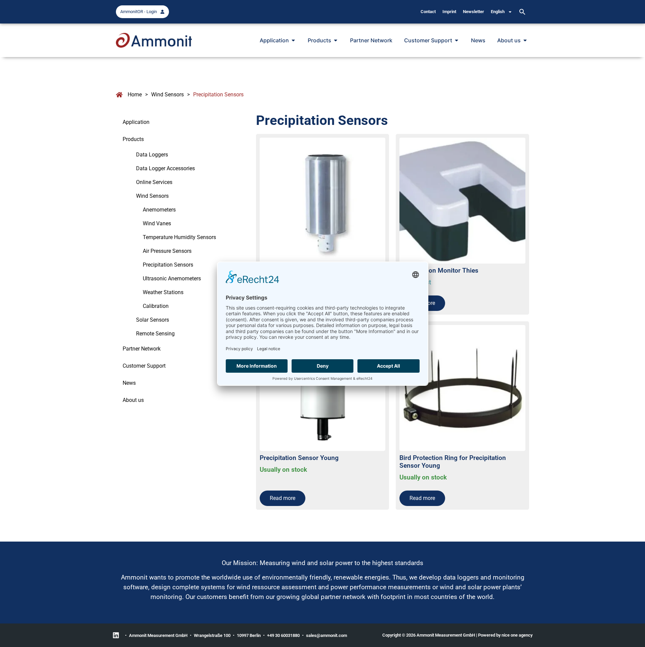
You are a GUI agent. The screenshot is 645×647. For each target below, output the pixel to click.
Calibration (156, 306)
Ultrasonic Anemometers (172, 278)
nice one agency (517, 635)
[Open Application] (293, 40)
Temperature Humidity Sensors (179, 237)
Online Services (154, 182)
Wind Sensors (167, 94)
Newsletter (473, 11)
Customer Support (144, 366)
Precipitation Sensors (168, 265)
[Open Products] (335, 40)
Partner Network (142, 348)
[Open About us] (525, 40)
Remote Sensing (155, 333)
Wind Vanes (157, 223)
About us (133, 400)
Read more (282, 498)
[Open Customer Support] (456, 40)
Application (136, 122)
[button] (522, 11)
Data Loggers (152, 154)
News (129, 383)
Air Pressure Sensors (167, 251)
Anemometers (159, 209)
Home (135, 94)
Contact (428, 11)
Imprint (449, 11)
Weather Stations (163, 292)
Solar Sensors (152, 320)
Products (133, 139)
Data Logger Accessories (165, 168)
